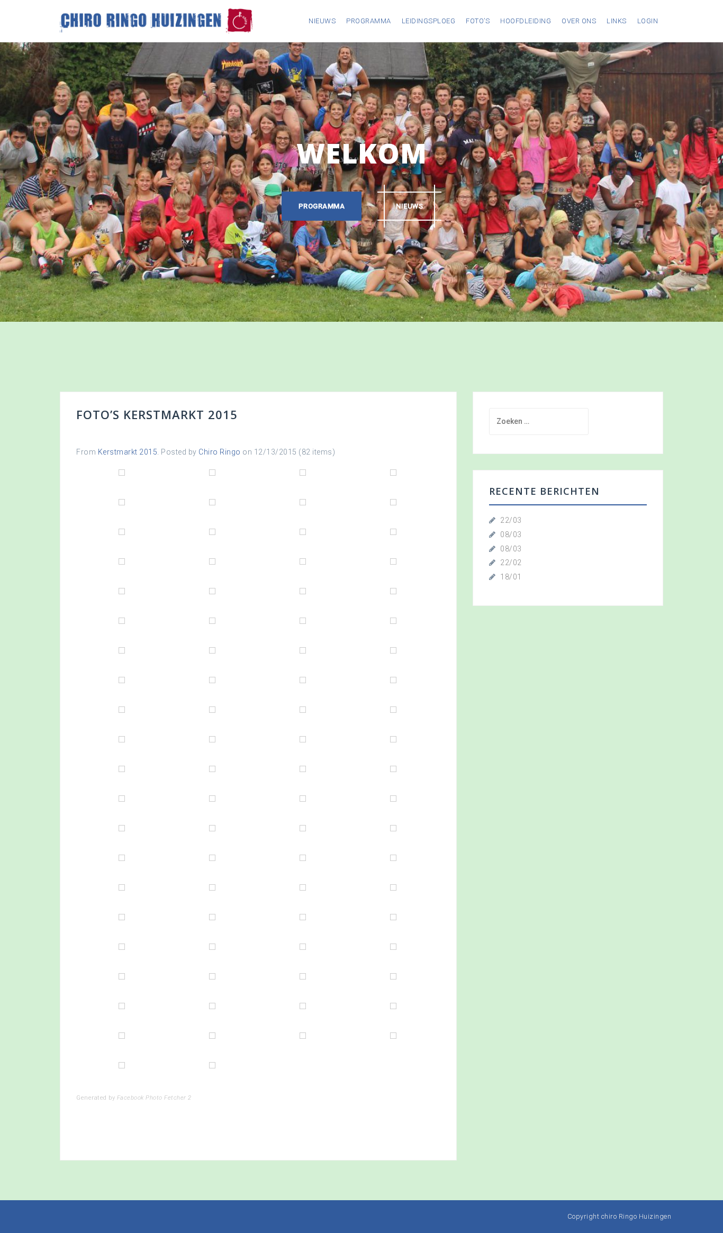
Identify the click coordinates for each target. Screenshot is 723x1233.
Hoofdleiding (525, 21)
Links (617, 21)
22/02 (511, 562)
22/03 (511, 520)
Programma (368, 21)
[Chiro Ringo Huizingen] (156, 20)
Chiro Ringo (219, 452)
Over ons (579, 21)
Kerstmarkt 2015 (128, 452)
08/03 (511, 534)
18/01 (511, 577)
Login (647, 21)
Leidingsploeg (429, 21)
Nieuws (322, 21)
